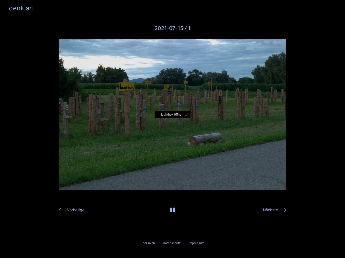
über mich (148, 243)
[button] (333, 8)
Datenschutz (172, 243)
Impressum (196, 243)
